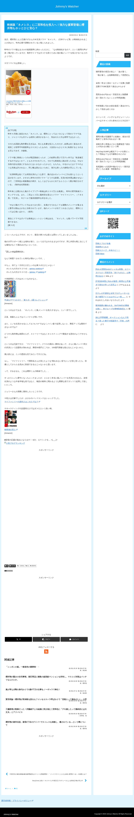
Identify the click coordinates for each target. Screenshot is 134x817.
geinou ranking (35, 269)
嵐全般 (13, 566)
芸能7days (99, 254)
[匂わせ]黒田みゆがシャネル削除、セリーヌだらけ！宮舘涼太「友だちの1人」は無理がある (112, 272)
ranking (41, 272)
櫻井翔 (34, 566)
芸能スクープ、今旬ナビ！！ (107, 250)
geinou (32, 272)
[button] (46, 639)
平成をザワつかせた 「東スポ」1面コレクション (25, 300)
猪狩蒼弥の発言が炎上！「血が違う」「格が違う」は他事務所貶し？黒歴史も (113, 73)
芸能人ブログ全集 (103, 243)
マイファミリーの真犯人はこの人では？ (21, 402)
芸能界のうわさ (102, 247)
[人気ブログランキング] (8, 571)
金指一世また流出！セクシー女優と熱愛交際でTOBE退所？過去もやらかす (113, 84)
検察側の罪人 (10, 430)
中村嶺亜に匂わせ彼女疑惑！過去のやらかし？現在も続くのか (113, 107)
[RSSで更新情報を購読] (46, 651)
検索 (97, 51)
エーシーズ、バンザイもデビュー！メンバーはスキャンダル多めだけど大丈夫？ (113, 119)
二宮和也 (21, 566)
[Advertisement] (46, 480)
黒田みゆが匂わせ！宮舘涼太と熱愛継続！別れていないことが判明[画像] (112, 96)
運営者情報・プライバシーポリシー (16, 801)
